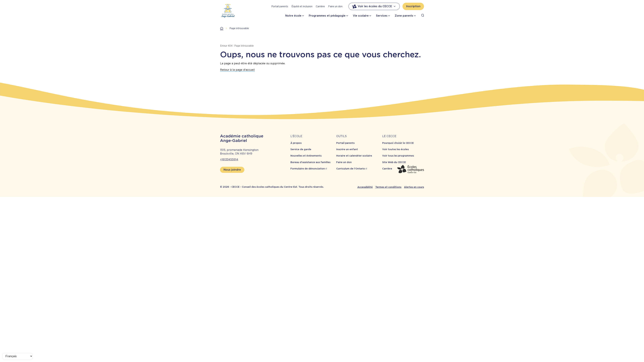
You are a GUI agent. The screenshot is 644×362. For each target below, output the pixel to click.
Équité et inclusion (301, 6)
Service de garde (300, 149)
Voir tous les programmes (398, 155)
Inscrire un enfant (347, 149)
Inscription (413, 6)
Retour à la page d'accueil (237, 69)
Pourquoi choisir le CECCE (398, 143)
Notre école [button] (293, 15)
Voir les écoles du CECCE (375, 6)
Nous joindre (232, 169)
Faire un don (335, 6)
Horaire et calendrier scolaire (354, 155)
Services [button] (381, 15)
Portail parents (279, 6)
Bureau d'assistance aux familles (310, 162)
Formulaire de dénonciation (307, 168)
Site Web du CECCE (394, 162)
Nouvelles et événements (305, 155)
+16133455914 (229, 159)
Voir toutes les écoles (395, 149)
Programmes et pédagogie (327, 15)
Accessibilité (365, 187)
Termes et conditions (388, 187)
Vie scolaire (361, 15)
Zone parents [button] (404, 15)
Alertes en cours (414, 187)
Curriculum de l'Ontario (350, 168)
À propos (296, 143)
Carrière (320, 6)
